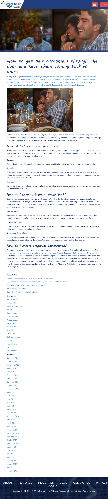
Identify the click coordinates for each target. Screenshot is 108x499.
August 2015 (11, 392)
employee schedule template (32, 79)
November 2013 (13, 437)
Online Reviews (12, 317)
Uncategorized (12, 351)
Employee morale (48, 77)
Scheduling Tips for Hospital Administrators (23, 292)
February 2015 (12, 413)
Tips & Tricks (12, 344)
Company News (13, 303)
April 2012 (10, 467)
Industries (46, 482)
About (7, 482)
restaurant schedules (82, 82)
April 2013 (10, 457)
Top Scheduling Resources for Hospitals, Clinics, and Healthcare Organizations (37, 282)
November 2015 (13, 382)
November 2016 (13, 358)
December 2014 (13, 416)
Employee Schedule (81, 77)
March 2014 (11, 423)
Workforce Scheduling (75, 85)
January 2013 (12, 464)
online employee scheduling (62, 82)
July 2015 (10, 396)
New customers (45, 82)
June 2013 (10, 450)
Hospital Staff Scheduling (16, 289)
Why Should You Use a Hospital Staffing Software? (26, 285)
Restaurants (11, 327)
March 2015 (11, 409)
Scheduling (27, 85)
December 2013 (13, 433)
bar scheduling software (31, 77)
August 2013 (11, 447)
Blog (63, 482)
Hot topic (10, 310)
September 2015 (13, 389)
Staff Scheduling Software (56, 85)
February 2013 (12, 461)
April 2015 (10, 406)
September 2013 (13, 444)
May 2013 (10, 454)
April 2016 (10, 372)
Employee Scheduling (70, 79)
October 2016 (12, 362)
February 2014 (12, 426)
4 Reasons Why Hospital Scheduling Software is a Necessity (30, 278)
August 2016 (11, 368)
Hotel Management (14, 313)
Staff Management (14, 337)
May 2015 (10, 403)
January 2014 (12, 430)
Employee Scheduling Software (26, 82)
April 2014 (10, 420)
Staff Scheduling (38, 85)
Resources (11, 323)
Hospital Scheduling (14, 306)
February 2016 (12, 375)
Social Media (11, 334)
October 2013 (12, 440)
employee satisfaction (64, 77)
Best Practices (12, 299)
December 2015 (13, 379)
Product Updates (13, 320)
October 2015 (12, 385)
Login (103, 5)
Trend (9, 347)
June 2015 (10, 399)
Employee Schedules (52, 79)
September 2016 (13, 365)
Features (25, 482)
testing (9, 340)
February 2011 (12, 471)
